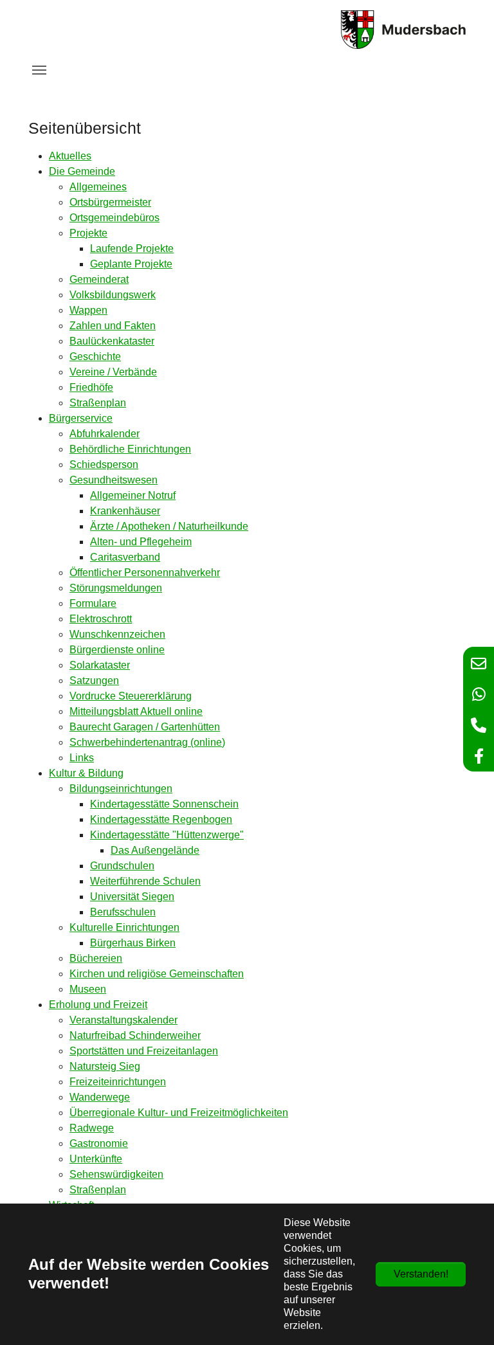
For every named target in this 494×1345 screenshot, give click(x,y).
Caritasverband (125, 557)
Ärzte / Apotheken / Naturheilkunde (169, 526)
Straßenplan (97, 402)
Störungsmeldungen (115, 587)
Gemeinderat (99, 279)
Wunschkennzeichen (117, 634)
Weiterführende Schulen (145, 881)
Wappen (88, 310)
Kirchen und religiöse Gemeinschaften (156, 973)
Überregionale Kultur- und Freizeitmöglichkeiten (178, 1112)
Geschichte (95, 356)
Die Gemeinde (82, 171)
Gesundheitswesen (113, 479)
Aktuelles (70, 155)
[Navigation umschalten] (39, 70)
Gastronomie (98, 1143)
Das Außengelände (155, 850)
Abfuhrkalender (104, 433)
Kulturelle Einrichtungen (124, 927)
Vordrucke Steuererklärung (130, 696)
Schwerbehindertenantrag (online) (147, 742)
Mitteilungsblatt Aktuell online (136, 711)
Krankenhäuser (125, 510)
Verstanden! (421, 1273)
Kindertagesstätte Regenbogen (161, 819)
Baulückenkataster (111, 341)
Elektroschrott (100, 618)
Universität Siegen (132, 896)
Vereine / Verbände (113, 371)
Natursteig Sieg (104, 1066)
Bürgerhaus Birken (133, 942)
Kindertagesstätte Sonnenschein (164, 804)
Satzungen (94, 680)
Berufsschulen (123, 912)
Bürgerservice (81, 418)
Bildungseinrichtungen (120, 788)
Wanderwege (99, 1097)
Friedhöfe (91, 387)
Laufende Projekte (132, 248)
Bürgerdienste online (117, 649)
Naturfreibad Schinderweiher (135, 1035)
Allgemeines (98, 186)
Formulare (92, 603)
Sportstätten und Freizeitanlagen (143, 1050)
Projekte (88, 233)
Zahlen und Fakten (112, 325)
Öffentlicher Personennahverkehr (144, 572)
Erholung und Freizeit (98, 1004)
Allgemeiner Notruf (133, 495)
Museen (87, 989)
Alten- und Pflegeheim (141, 541)
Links (81, 757)
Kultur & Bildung (86, 773)
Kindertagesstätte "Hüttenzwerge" (167, 834)
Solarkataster (99, 665)
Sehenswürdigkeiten (116, 1174)
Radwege (91, 1128)
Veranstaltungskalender (123, 1020)
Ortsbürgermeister (110, 202)
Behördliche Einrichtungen (130, 449)
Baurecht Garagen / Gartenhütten (144, 726)
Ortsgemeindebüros (114, 217)
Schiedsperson (103, 464)
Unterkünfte (95, 1158)
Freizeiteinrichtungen (117, 1081)
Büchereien (95, 958)
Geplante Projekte (131, 263)
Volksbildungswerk (112, 294)
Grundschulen (122, 865)
